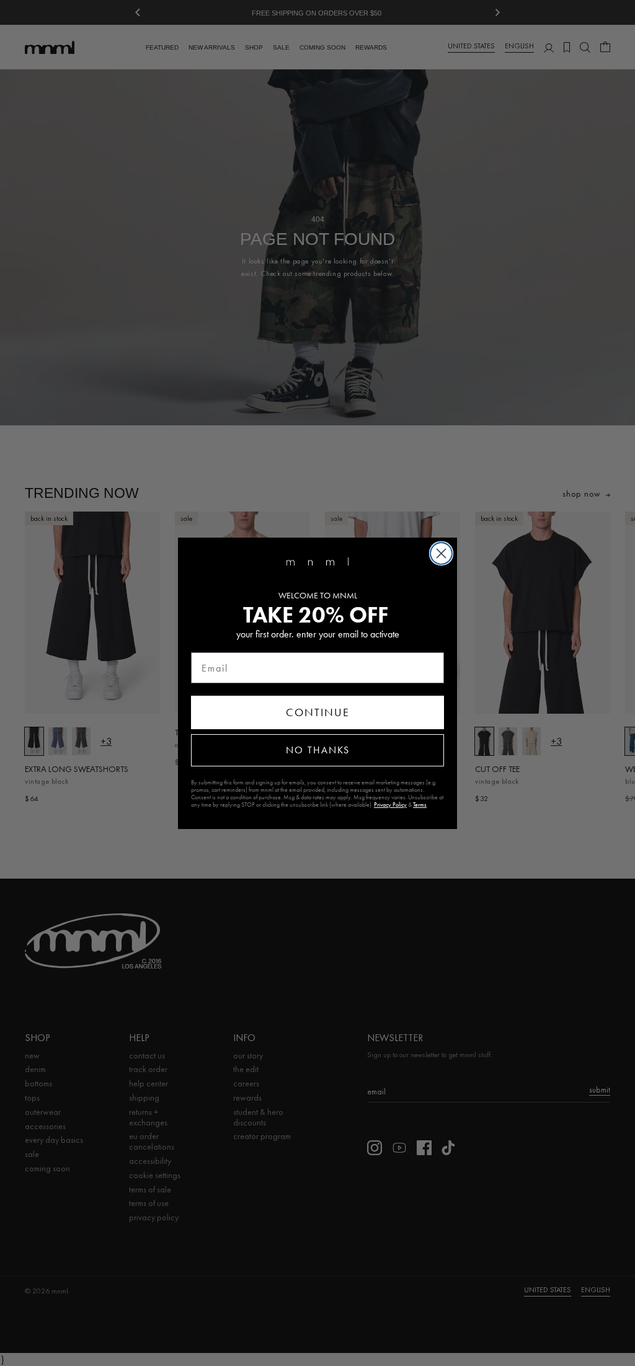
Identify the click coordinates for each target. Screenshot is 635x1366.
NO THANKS (318, 750)
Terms (420, 805)
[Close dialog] (441, 553)
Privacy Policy (390, 805)
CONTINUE (318, 712)
